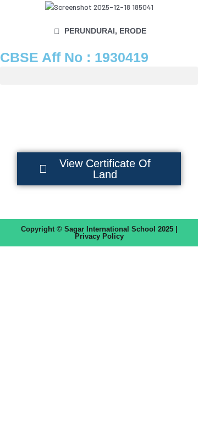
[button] (99, 76)
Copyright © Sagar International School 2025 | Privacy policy (99, 232)
